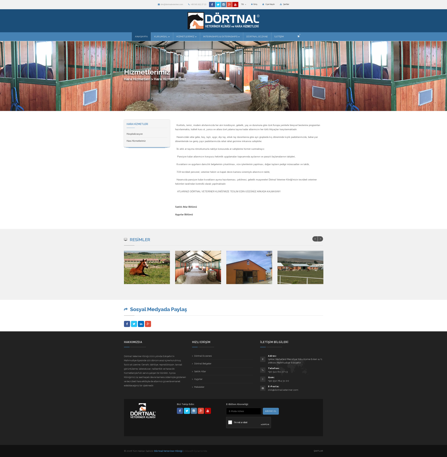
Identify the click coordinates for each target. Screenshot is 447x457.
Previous (315, 238)
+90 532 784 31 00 (278, 381)
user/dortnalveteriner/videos (208, 411)
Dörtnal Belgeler (202, 363)
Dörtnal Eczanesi (203, 356)
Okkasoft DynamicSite (195, 451)
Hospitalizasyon (135, 134)
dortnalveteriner (194, 411)
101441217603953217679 (201, 411)
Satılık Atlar (200, 371)
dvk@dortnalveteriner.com (172, 4)
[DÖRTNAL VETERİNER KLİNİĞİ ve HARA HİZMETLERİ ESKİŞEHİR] (147, 269)
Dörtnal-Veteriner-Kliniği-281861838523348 (180, 411)
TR (242, 4)
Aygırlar (198, 379)
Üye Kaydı (270, 4)
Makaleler (199, 387)
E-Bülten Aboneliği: (237, 404)
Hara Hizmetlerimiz (136, 141)
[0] (298, 36)
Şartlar (286, 4)
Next (320, 238)
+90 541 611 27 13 (198, 4)
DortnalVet (187, 411)
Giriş (255, 4)
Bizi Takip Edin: (186, 404)
